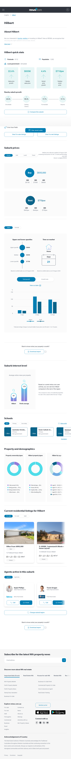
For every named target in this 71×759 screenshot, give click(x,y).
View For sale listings (19, 134)
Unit (17, 155)
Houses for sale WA (43, 675)
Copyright (19, 755)
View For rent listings (52, 134)
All (6, 423)
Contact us (21, 707)
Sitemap (20, 717)
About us (20, 713)
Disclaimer (13, 755)
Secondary (24, 423)
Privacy (6, 755)
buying (20, 38)
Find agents (7, 717)
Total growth (26, 279)
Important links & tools (12, 675)
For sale (8, 516)
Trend (33, 155)
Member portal (43, 705)
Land (25, 155)
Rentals (17, 227)
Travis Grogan (52, 588)
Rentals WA (57, 675)
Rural (5, 726)
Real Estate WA (28, 675)
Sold (25, 516)
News (19, 710)
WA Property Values (23, 723)
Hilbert (14, 15)
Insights (6, 15)
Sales (8, 227)
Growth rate (44, 279)
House (8, 155)
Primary (14, 423)
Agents (8, 577)
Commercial (7, 720)
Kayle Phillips (19, 588)
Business (6, 723)
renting (25, 38)
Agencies (16, 577)
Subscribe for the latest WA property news (27, 654)
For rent (17, 516)
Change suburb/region (37, 612)
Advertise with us (22, 720)
